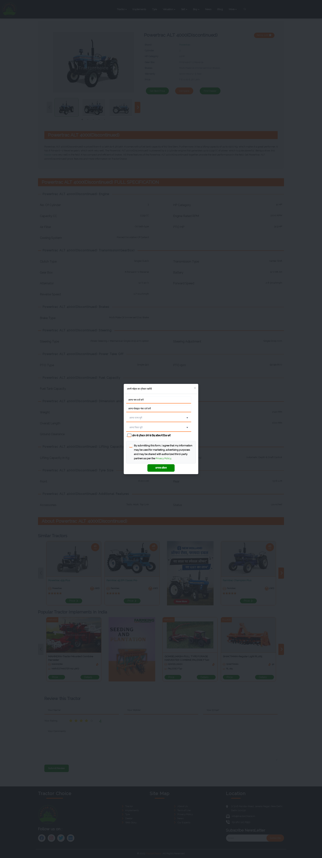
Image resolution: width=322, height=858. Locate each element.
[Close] (194, 388)
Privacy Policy (163, 458)
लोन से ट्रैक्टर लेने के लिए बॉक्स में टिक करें (151, 435)
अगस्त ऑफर (161, 467)
